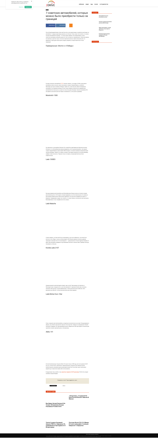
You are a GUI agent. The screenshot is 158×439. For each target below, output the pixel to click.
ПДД (92, 4)
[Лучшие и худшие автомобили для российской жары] (95, 22)
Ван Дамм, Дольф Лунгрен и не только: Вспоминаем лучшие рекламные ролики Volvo (55, 405)
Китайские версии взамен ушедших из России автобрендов (104, 35)
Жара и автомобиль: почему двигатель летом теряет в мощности (105, 29)
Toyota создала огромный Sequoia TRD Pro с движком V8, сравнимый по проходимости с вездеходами (56, 425)
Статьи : (47, 435)
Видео (87, 4)
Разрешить (28, 7)
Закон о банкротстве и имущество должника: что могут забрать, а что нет (90, 436)
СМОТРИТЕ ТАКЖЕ (51, 391)
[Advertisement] (67, 107)
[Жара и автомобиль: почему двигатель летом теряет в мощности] (95, 28)
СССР (62, 83)
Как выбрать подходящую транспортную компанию (88, 435)
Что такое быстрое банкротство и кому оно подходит (71, 436)
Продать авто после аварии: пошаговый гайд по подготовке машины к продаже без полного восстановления (64, 435)
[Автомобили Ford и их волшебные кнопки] (95, 16)
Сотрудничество (104, 4)
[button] (110, 4)
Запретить (21, 7)
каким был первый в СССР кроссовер (70, 371)
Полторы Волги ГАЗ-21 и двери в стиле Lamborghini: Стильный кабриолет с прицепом (79, 424)
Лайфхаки (81, 4)
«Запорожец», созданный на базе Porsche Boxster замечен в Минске (79, 397)
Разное (96, 4)
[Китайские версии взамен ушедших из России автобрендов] (95, 34)
